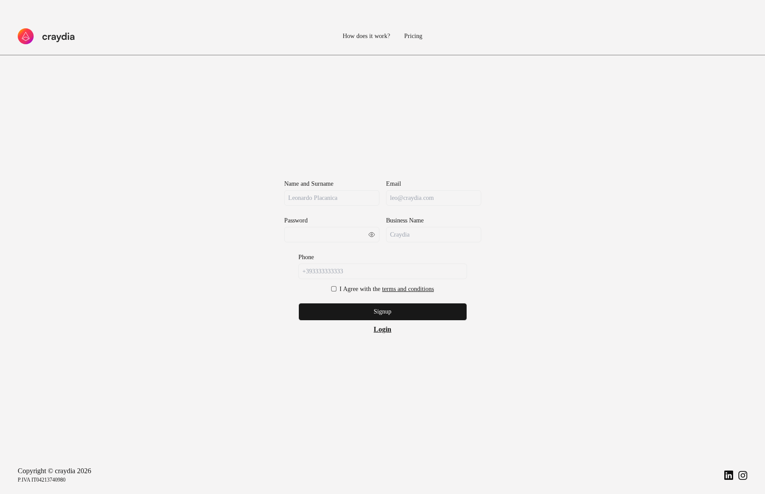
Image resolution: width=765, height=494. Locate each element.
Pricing (413, 36)
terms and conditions (408, 289)
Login (382, 329)
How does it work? (366, 36)
